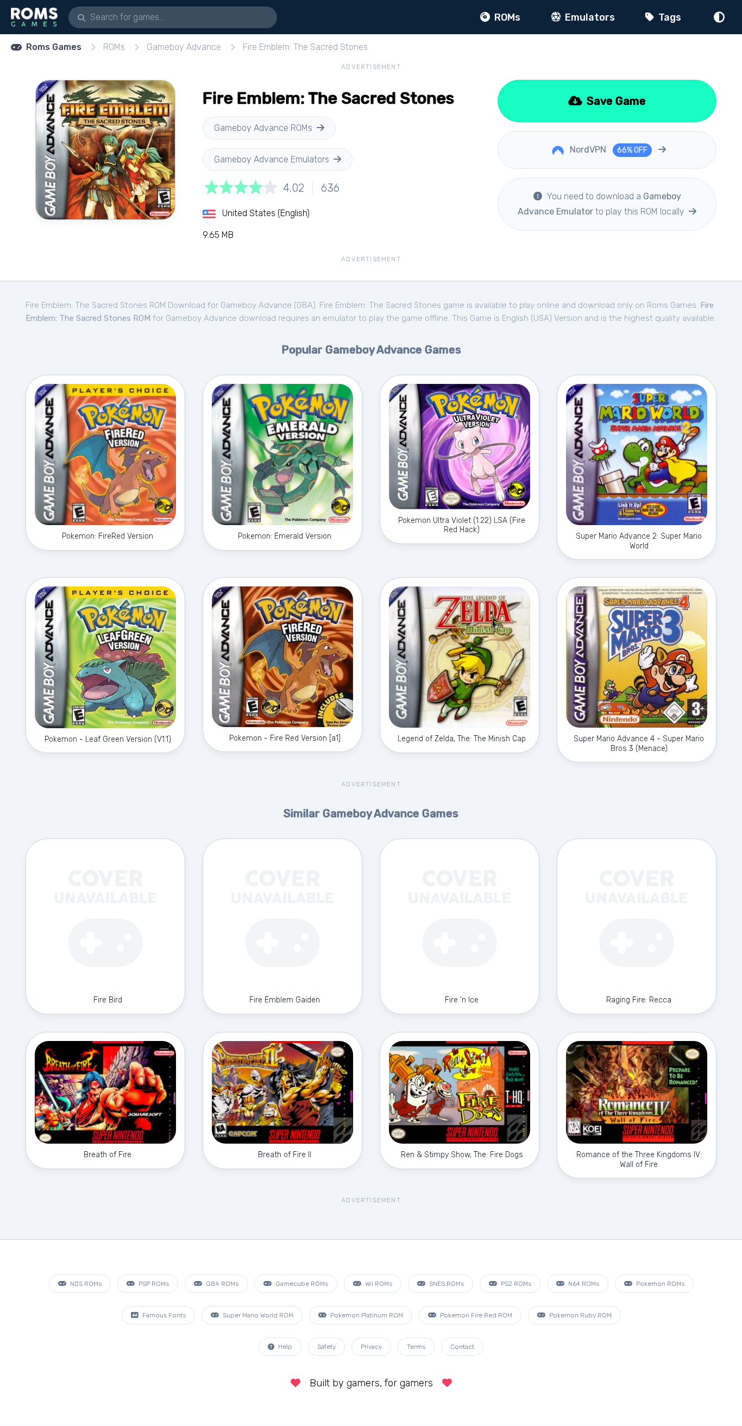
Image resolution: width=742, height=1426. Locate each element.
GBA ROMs (221, 1284)
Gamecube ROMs (301, 1284)
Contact (462, 1347)
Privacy (371, 1347)
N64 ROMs (583, 1284)
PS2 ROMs (515, 1284)
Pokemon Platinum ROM (366, 1315)
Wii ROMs (377, 1284)
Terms (416, 1347)
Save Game (615, 101)
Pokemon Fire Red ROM (475, 1315)
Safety (326, 1347)
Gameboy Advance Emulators (271, 159)
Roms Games (53, 47)
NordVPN (607, 149)
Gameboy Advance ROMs (263, 128)
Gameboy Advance (184, 47)
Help (284, 1347)
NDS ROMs (85, 1284)
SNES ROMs (445, 1284)
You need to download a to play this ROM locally (602, 204)
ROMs (506, 17)
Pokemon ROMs (659, 1284)
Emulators (589, 17)
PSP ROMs (153, 1284)
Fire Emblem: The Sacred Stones (305, 47)
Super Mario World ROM (257, 1315)
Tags (668, 17)
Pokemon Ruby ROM (580, 1315)
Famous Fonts (163, 1315)
